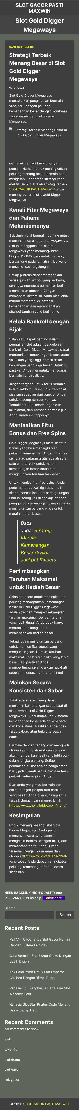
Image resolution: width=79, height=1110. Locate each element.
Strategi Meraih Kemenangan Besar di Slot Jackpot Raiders (38, 545)
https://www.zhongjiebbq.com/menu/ (38, 805)
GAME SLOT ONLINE (21, 46)
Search (10, 908)
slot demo (12, 1059)
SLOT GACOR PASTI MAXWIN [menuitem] (32, 189)
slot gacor (12, 1069)
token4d (11, 1049)
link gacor (12, 1080)
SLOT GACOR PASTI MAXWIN (44, 856)
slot (7, 1039)
